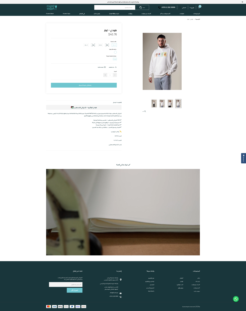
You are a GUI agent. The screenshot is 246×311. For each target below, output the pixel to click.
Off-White (115, 52)
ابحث (144, 7)
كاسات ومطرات (195, 284)
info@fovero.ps (114, 293)
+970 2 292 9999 (113, 296)
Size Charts (151, 291)
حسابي (184, 7)
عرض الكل (180, 288)
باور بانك (197, 281)
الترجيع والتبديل (150, 288)
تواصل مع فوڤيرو (149, 281)
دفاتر (198, 278)
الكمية (115, 71)
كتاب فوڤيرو (180, 284)
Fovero (56, 7)
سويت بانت (197, 291)
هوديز (181, 281)
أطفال (181, 278)
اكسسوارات (196, 288)
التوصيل (152, 284)
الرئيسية (197, 19)
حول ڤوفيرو (151, 278)
